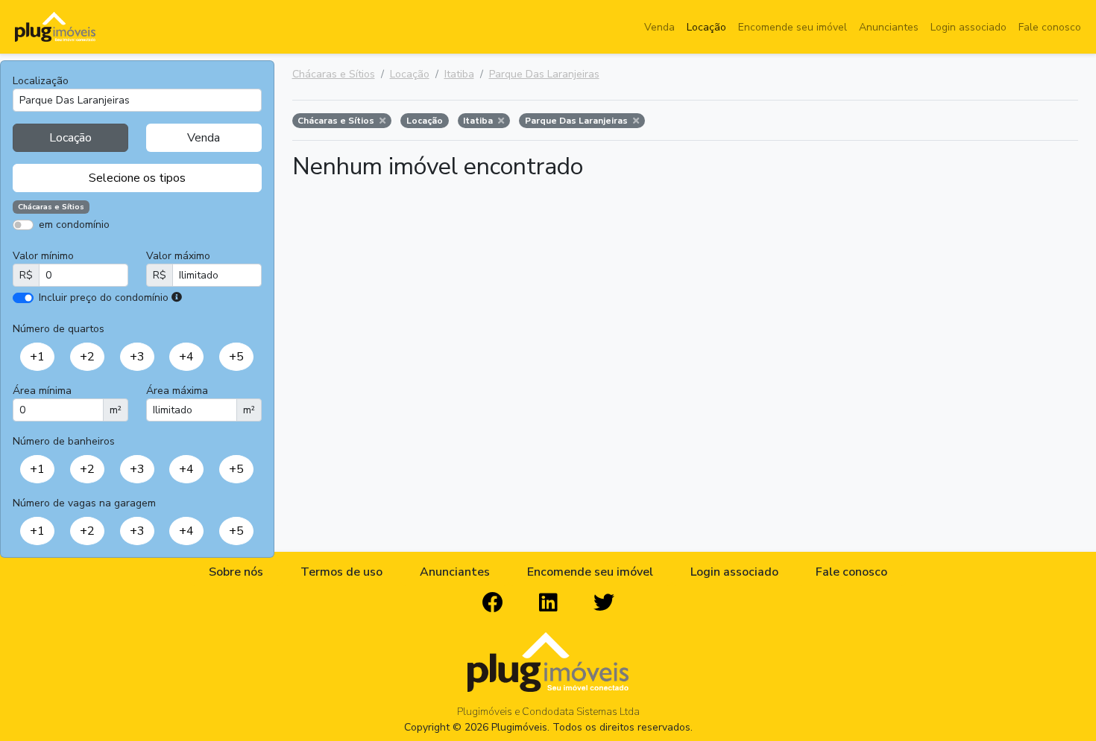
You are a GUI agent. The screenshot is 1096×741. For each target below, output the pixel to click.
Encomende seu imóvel (792, 27)
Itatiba (459, 74)
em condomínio (74, 224)
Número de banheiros (64, 441)
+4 (186, 357)
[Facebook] (492, 603)
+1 (37, 357)
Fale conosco (1049, 27)
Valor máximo (178, 256)
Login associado (968, 27)
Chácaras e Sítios (333, 74)
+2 (87, 357)
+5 (236, 357)
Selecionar (143, 377)
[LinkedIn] (548, 603)
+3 (137, 357)
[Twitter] (603, 603)
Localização (41, 81)
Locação (706, 27)
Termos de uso (341, 572)
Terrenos (189, 246)
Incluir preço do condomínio (104, 297)
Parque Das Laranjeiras (544, 74)
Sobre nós (236, 572)
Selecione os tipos (137, 178)
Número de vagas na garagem (84, 503)
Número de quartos (58, 329)
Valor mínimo (43, 256)
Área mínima (42, 391)
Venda (659, 27)
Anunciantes (889, 27)
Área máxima (177, 391)
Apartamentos (84, 246)
